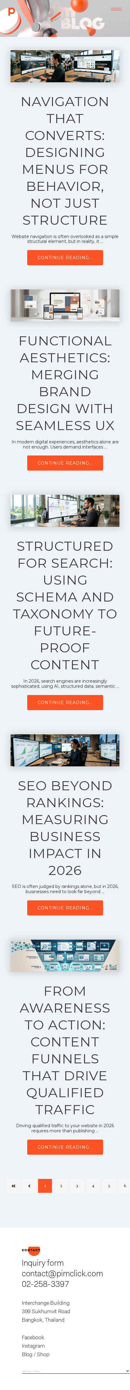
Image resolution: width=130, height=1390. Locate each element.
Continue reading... (65, 257)
